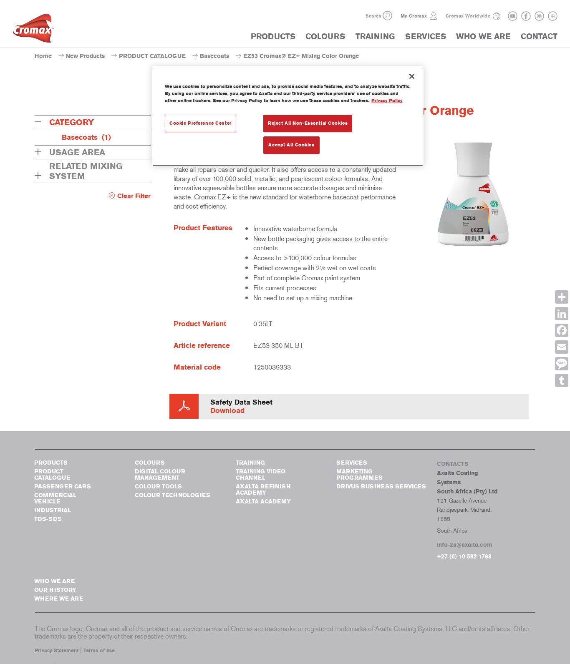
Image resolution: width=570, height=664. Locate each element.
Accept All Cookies (291, 145)
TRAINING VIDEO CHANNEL (260, 474)
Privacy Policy (387, 100)
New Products (85, 56)
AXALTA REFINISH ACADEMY (263, 489)
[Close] (412, 76)
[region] (288, 116)
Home (43, 56)
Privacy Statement (56, 651)
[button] (387, 15)
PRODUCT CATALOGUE (152, 56)
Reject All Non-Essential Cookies (308, 123)
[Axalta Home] (33, 30)
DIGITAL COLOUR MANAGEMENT (160, 474)
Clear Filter (134, 196)
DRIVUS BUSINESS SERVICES (381, 486)
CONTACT (539, 36)
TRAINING (375, 36)
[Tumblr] (561, 380)
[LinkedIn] (561, 313)
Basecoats (214, 56)
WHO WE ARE (483, 36)
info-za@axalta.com (464, 544)
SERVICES (425, 36)
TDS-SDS (48, 519)
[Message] (561, 363)
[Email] (561, 347)
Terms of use (99, 651)
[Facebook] (561, 330)
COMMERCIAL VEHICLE (55, 498)
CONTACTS (453, 464)
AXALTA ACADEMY (263, 501)
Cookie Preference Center (200, 123)
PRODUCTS (273, 36)
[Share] (561, 297)
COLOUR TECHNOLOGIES (172, 495)
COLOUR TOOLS (158, 486)
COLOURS (325, 36)
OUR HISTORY (55, 590)
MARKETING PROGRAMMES (359, 474)
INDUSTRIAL (52, 510)
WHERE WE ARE (58, 599)
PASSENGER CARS (62, 486)
